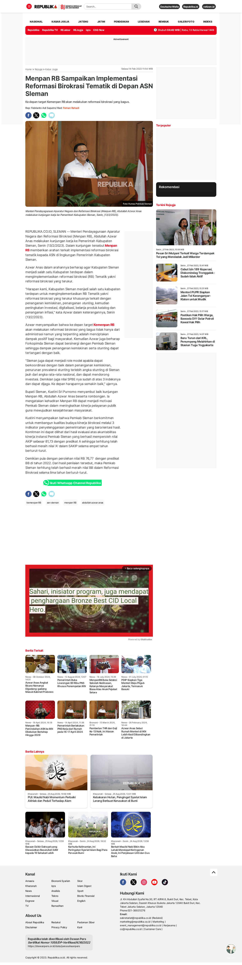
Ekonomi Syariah (60, 880)
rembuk (164, 21)
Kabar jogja (60, 21)
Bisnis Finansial (85, 895)
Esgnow (30, 900)
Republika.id (190, 6)
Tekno (54, 895)
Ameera (29, 880)
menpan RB (70, 502)
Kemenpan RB (103, 325)
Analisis (55, 890)
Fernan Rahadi (71, 107)
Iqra (53, 885)
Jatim (101, 21)
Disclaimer (31, 927)
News (28, 890)
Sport (80, 890)
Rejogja (39, 69)
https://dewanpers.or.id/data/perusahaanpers (54, 946)
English (81, 900)
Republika (33, 29)
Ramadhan (57, 905)
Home (28, 69)
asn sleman (53, 502)
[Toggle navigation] (29, 6)
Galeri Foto (186, 21)
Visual (54, 900)
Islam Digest (84, 885)
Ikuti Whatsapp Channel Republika (75, 483)
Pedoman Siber (85, 922)
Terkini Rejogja (166, 205)
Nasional (36, 21)
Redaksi (56, 922)
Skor (79, 880)
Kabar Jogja (51, 69)
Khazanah (30, 885)
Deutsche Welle (169, 6)
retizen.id (209, 6)
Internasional (32, 895)
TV (27, 905)
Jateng (83, 21)
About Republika (34, 922)
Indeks (207, 21)
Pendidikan (121, 21)
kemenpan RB (34, 502)
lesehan (144, 21)
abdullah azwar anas (92, 502)
